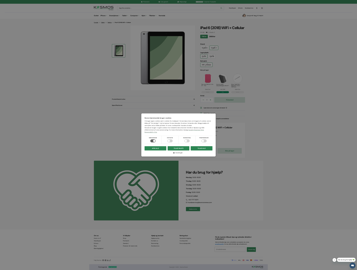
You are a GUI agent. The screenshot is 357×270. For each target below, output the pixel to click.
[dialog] (178, 135)
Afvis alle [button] (155, 148)
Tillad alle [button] (202, 148)
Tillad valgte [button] (178, 148)
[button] (178, 153)
